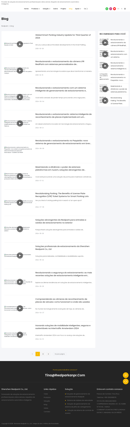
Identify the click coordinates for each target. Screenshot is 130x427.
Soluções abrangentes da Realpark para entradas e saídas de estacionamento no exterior (60, 221)
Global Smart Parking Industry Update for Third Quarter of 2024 (63, 36)
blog (12, 26)
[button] (87, 9)
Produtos (47, 397)
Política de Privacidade (51, 424)
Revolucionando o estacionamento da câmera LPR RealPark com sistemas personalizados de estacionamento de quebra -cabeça (59, 63)
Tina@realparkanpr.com (65, 375)
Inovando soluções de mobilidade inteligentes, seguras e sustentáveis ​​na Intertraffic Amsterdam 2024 (63, 327)
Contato (47, 412)
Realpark (4, 26)
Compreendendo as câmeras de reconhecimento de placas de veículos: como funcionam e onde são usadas (62, 300)
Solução (47, 401)
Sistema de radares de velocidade (80, 400)
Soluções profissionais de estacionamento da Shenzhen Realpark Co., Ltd (62, 247)
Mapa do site (37, 424)
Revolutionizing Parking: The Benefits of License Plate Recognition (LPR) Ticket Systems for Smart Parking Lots (62, 195)
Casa (46, 394)
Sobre (46, 408)
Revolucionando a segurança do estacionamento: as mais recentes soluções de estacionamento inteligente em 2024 (63, 274)
